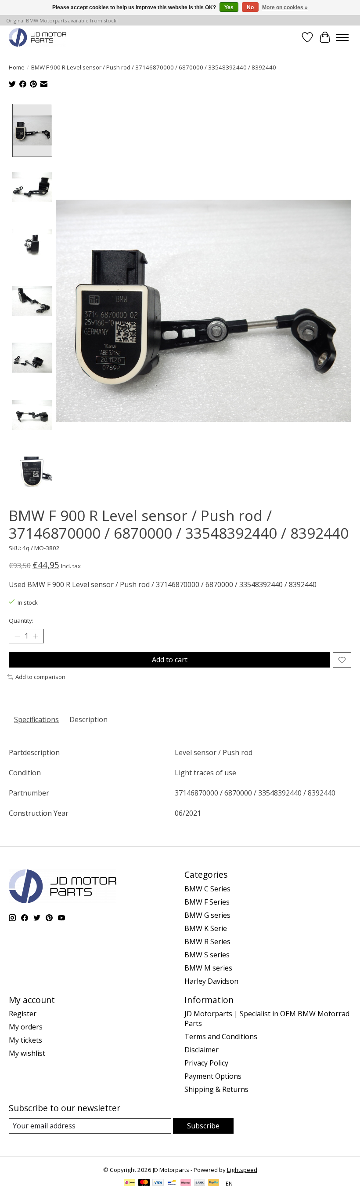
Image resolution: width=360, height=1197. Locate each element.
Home (17, 67)
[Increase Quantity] (35, 636)
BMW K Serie (205, 928)
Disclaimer (201, 1050)
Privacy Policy (206, 1063)
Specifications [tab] (36, 719)
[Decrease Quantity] (17, 636)
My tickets (25, 1040)
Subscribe (203, 1126)
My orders (26, 1027)
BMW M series (208, 968)
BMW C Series (207, 889)
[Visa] (158, 1183)
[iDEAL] (129, 1183)
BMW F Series (207, 902)
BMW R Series (207, 941)
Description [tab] (88, 719)
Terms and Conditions (220, 1036)
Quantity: (21, 620)
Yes (229, 7)
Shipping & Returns (216, 1089)
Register (22, 1013)
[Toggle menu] (342, 37)
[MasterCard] (144, 1183)
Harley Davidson (211, 981)
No (250, 7)
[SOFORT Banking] (185, 1183)
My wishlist (27, 1053)
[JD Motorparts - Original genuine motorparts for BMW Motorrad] (37, 37)
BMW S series (207, 955)
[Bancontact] (171, 1183)
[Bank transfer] (199, 1183)
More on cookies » (285, 7)
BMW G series (207, 915)
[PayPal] (214, 1183)
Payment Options (212, 1076)
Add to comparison (40, 677)
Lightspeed (242, 1170)
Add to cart (169, 659)
